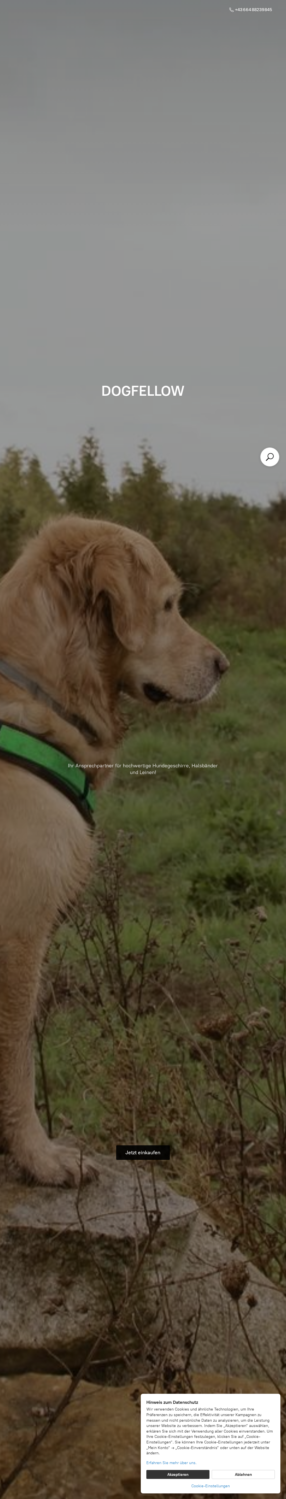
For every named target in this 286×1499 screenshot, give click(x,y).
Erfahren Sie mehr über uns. (171, 1462)
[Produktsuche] (270, 457)
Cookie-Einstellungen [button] (210, 1486)
